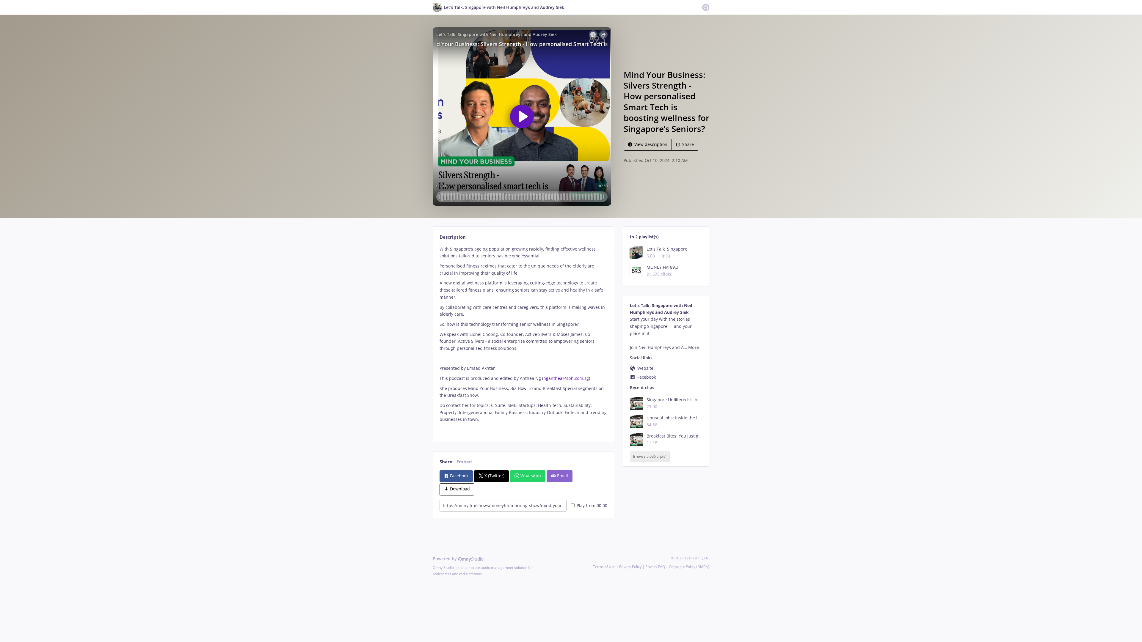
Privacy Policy (630, 566)
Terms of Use (604, 566)
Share (688, 144)
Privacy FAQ (655, 566)
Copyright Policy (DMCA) (689, 566)
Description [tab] (453, 237)
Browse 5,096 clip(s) (649, 456)
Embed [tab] (464, 462)
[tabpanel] (523, 339)
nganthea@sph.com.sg (566, 378)
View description (650, 144)
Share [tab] (446, 462)
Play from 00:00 (592, 505)
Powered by (445, 558)
